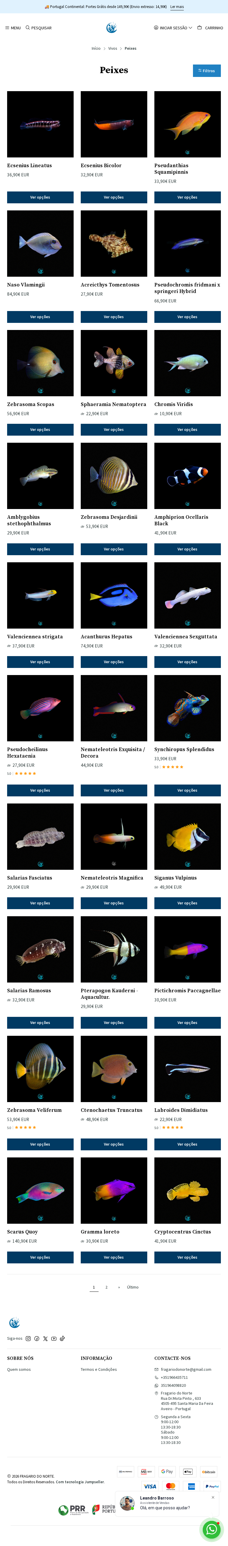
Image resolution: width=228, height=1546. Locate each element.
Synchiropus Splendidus (184, 749)
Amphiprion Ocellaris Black (181, 520)
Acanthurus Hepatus (106, 637)
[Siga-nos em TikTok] (62, 1339)
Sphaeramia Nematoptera (113, 404)
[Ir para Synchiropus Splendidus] (187, 708)
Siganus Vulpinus (175, 878)
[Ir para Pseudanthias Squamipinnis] (187, 124)
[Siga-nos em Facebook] (37, 1339)
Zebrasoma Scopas (30, 404)
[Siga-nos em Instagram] (28, 1339)
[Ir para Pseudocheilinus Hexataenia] (40, 708)
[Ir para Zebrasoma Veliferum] (40, 1069)
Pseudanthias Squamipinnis (171, 168)
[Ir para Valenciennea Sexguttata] (187, 595)
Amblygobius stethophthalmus (29, 520)
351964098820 (173, 1385)
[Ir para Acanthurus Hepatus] (114, 595)
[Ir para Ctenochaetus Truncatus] (114, 1069)
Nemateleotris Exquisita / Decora (113, 752)
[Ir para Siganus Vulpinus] (187, 836)
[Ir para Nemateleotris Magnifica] (114, 836)
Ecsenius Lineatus (29, 165)
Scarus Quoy (22, 1232)
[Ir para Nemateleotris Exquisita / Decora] (114, 708)
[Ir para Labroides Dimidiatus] (187, 1069)
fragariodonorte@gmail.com (186, 1369)
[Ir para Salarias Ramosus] (40, 949)
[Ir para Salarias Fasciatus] (40, 836)
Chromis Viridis (173, 404)
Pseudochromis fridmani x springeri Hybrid (187, 288)
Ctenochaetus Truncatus (111, 1110)
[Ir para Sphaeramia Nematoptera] (114, 363)
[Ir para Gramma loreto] (114, 1190)
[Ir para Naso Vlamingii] (40, 243)
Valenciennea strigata (35, 637)
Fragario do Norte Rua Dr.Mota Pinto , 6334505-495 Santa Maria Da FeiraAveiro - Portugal (187, 1400)
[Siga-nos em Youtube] (54, 1339)
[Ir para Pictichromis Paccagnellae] (187, 949)
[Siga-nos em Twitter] (45, 1339)
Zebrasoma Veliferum (34, 1110)
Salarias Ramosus (29, 991)
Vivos (112, 48)
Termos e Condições (99, 1369)
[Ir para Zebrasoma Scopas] (40, 363)
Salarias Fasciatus (29, 878)
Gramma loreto (100, 1232)
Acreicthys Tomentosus (110, 285)
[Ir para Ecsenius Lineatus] (40, 124)
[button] (207, 71)
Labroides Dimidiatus (181, 1110)
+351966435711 (174, 1377)
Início (96, 48)
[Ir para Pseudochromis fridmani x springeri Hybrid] (187, 243)
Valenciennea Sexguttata (185, 637)
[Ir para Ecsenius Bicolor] (114, 124)
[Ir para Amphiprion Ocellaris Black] (187, 476)
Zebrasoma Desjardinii (109, 517)
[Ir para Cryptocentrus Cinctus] (187, 1190)
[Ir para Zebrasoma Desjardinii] (114, 476)
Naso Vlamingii (26, 285)
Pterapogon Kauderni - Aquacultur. (109, 994)
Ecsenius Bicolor (101, 165)
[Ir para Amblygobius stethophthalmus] (40, 476)
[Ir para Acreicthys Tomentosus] (114, 243)
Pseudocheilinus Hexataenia (27, 752)
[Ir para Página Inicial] (111, 27)
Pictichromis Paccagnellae (187, 991)
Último (133, 1287)
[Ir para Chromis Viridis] (187, 363)
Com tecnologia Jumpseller (80, 1481)
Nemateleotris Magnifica (112, 878)
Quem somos (19, 1369)
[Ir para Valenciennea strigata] (40, 595)
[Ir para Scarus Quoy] (40, 1190)
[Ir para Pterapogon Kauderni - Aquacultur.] (114, 949)
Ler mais (177, 6)
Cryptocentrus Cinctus (182, 1232)
